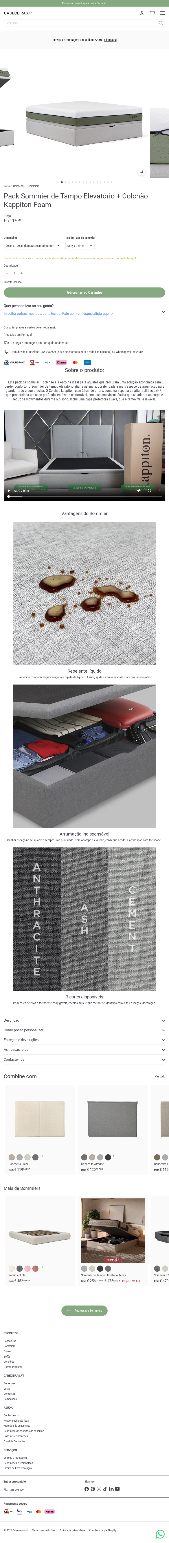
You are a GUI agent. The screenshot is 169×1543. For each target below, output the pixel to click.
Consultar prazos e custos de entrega (30, 327)
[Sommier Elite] (40, 1241)
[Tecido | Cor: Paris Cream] (12, 1269)
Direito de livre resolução (18, 1468)
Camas (7, 1351)
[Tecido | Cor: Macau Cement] (157, 1269)
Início (7, 186)
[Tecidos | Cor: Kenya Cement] (20, 1157)
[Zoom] (141, 171)
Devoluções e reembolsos (18, 1463)
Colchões (9, 1361)
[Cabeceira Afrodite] (113, 1130)
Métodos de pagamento (17, 1425)
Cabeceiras (10, 1341)
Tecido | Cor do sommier (80, 238)
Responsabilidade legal (16, 1420)
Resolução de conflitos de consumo (24, 1431)
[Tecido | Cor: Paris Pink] (27, 1269)
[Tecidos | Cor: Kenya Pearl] (27, 1157)
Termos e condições (43, 1530)
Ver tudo (160, 1076)
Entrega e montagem (15, 1457)
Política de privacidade (72, 1530)
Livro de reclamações (16, 1436)
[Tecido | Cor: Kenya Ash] (84, 1157)
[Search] (160, 22)
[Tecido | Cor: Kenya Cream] (92, 1157)
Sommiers (34, 186)
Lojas (7, 1388)
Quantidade (11, 265)
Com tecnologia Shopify (102, 1530)
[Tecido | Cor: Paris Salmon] (35, 1269)
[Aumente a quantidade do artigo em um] (21, 273)
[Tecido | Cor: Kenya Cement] (100, 1157)
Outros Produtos (13, 1367)
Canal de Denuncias (14, 1441)
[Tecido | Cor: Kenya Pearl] (92, 1269)
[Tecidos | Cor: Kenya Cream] (12, 1157)
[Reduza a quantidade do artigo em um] (7, 273)
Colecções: (19, 186)
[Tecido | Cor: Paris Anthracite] (20, 1269)
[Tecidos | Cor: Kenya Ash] (35, 1157)
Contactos (9, 1393)
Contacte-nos (11, 1415)
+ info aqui (110, 39)
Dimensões (10, 238)
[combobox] (84, 22)
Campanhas (10, 1399)
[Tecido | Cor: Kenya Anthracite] (108, 1157)
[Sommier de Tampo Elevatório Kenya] (113, 1241)
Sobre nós (9, 1383)
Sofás (7, 1356)
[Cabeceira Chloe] (40, 1130)
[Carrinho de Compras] (152, 13)
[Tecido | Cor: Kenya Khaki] (157, 1157)
